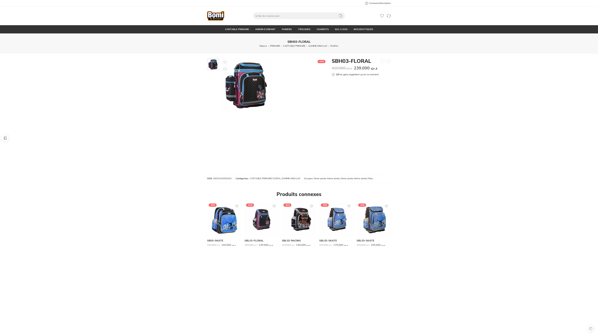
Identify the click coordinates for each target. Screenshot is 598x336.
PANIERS (287, 29)
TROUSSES (304, 29)
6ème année (360, 178)
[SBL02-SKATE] (336, 219)
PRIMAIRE (275, 45)
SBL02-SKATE (328, 240)
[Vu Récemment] (590, 328)
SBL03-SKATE (365, 240)
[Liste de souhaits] (224, 62)
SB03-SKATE (215, 240)
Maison (263, 45)
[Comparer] (224, 68)
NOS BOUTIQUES (363, 29)
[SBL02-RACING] (299, 219)
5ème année (347, 178)
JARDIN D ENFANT (265, 29)
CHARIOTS (323, 29)
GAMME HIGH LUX (317, 45)
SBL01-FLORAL (254, 240)
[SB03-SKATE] (224, 219)
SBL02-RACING (291, 240)
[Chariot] (375, 16)
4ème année (333, 178)
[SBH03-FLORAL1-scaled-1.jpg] (213, 64)
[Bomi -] (215, 16)
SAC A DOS (341, 29)
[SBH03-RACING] (382, 61)
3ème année (319, 178)
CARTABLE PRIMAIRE (237, 29)
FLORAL (334, 45)
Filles (370, 178)
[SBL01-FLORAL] (261, 219)
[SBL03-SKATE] (374, 219)
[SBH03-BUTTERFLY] (388, 61)
